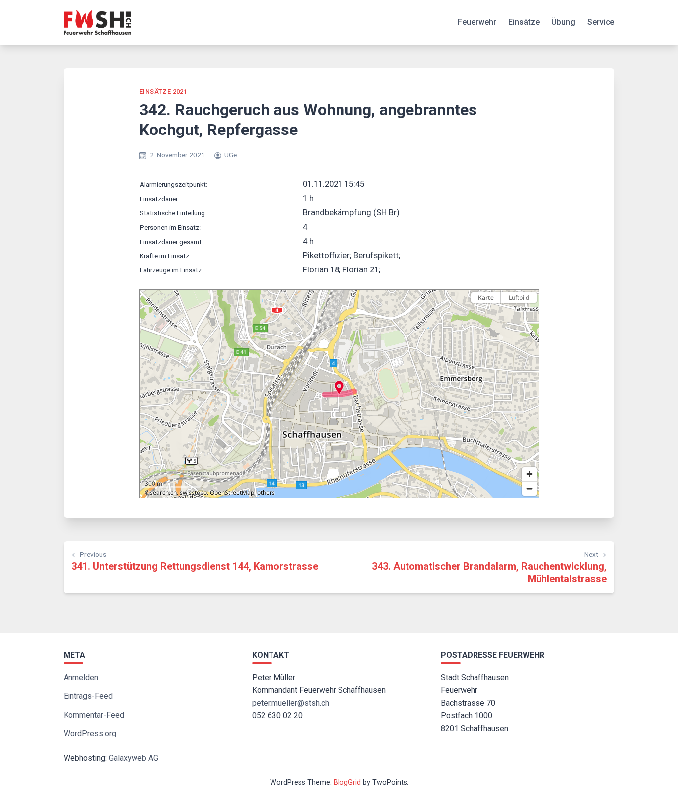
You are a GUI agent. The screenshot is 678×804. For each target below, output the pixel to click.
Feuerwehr (477, 22)
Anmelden (81, 677)
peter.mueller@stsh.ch (290, 703)
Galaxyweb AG (133, 758)
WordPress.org (90, 733)
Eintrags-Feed (88, 696)
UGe (230, 155)
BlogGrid (347, 782)
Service (600, 22)
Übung (563, 22)
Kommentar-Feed (94, 715)
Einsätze (524, 22)
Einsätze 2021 (163, 91)
